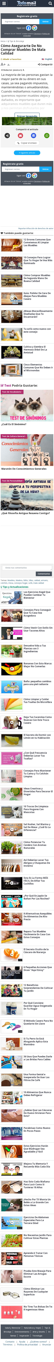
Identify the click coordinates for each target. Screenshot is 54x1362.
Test (7, 385)
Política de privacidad (27, 1344)
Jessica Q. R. (19, 70)
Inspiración (24, 1335)
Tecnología (37, 1335)
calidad (37, 580)
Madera (19, 580)
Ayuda (22, 1341)
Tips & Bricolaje (16, 41)
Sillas (31, 580)
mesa (10, 583)
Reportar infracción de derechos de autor (35, 228)
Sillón (25, 580)
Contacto (10, 1341)
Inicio (3, 41)
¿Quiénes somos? (38, 1341)
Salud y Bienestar (13, 1327)
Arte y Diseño (39, 1331)
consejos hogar (20, 583)
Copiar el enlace (28, 142)
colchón (4, 583)
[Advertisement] (27, 207)
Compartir (46, 64)
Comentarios (44, 573)
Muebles (11, 580)
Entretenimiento (22, 1331)
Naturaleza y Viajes (32, 1327)
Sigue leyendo (27, 116)
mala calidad (38, 583)
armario (44, 580)
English (48, 59)
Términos (37, 34)
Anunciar (46, 1344)
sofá (30, 583)
